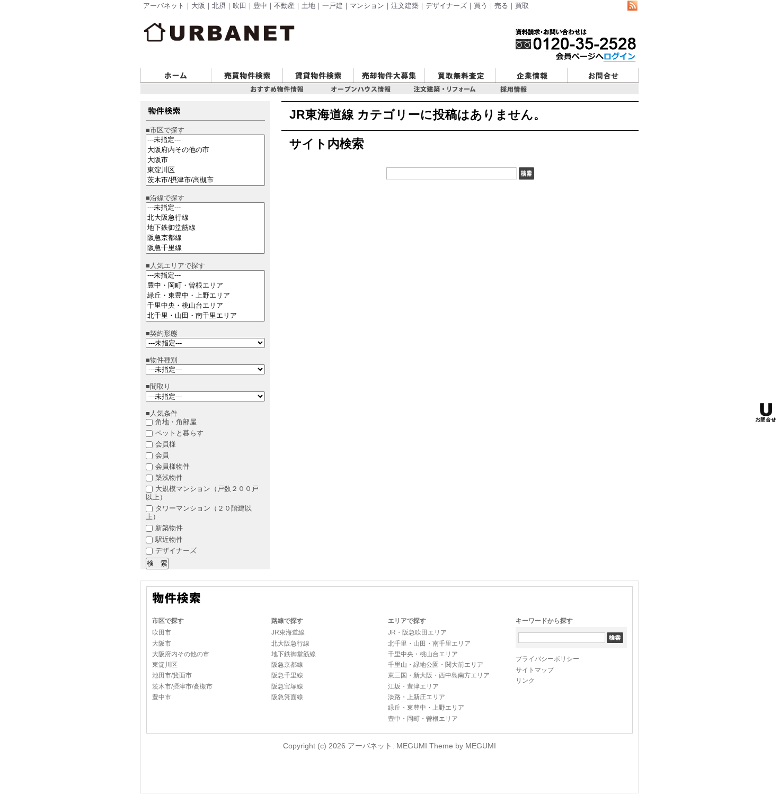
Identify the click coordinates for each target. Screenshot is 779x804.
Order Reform (436, 98)
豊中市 (161, 697)
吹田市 (161, 632)
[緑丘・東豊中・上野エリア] (205, 296)
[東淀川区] (205, 170)
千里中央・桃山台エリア (423, 654)
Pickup (256, 98)
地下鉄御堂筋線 (293, 654)
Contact (581, 87)
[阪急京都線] (205, 238)
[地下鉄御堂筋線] (205, 228)
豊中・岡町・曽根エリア (423, 718)
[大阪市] (205, 160)
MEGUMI (480, 746)
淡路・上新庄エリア (416, 697)
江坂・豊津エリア (413, 686)
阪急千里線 (287, 675)
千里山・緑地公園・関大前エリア (435, 664)
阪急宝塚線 (287, 686)
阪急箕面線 (287, 697)
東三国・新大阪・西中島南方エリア (439, 675)
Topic (501, 98)
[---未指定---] (205, 140)
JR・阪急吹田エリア (417, 632)
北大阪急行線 (290, 643)
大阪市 (161, 643)
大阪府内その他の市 (180, 654)
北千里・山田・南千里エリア (429, 643)
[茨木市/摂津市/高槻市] (205, 180)
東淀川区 (165, 664)
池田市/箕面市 (172, 675)
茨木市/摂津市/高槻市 (182, 686)
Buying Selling (235, 87)
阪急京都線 (287, 664)
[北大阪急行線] (205, 218)
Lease (293, 87)
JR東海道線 (288, 632)
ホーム (151, 87)
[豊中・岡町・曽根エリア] (205, 286)
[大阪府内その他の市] (205, 150)
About (506, 87)
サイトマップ (535, 670)
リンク (525, 680)
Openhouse (345, 98)
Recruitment (374, 87)
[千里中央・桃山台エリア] (205, 306)
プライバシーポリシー (547, 659)
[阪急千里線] (205, 248)
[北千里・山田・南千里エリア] (205, 316)
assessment (445, 87)
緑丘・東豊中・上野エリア (426, 707)
